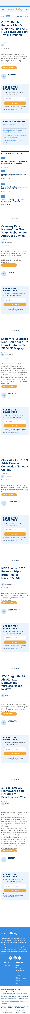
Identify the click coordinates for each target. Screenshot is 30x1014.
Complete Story (8, 67)
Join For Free (15, 103)
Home (2, 16)
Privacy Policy (16, 109)
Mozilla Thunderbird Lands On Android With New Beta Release (14, 188)
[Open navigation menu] (3, 9)
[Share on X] (23, 16)
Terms (9, 109)
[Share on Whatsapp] (28, 16)
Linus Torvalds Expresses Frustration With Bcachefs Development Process (13, 175)
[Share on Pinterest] (25, 16)
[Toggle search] (27, 9)
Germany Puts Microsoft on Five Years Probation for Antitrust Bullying (14, 162)
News (8, 16)
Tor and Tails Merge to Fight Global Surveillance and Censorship (13, 200)
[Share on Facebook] (21, 16)
